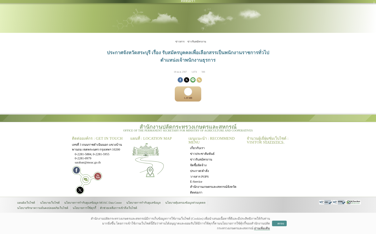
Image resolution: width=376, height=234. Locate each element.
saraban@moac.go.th (88, 162)
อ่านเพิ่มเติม (262, 228)
